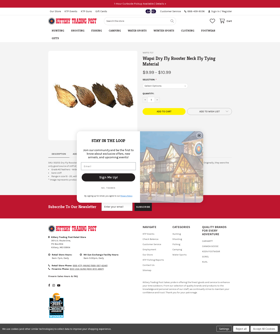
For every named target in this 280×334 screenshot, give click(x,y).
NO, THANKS (108, 188)
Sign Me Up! (108, 177)
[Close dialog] (199, 135)
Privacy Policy (126, 196)
